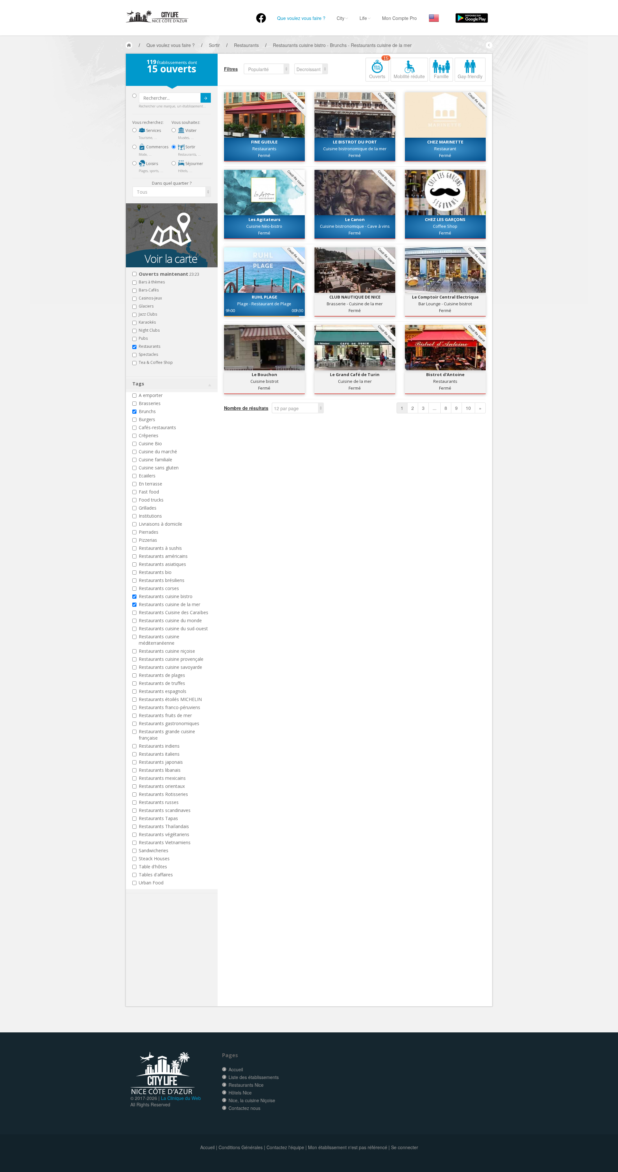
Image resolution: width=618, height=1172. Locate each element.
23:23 (169, 274)
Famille (441, 76)
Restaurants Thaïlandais (164, 826)
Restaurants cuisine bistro (165, 596)
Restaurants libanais (160, 770)
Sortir (189, 147)
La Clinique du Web (181, 1098)
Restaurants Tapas (158, 818)
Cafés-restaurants (157, 427)
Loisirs (151, 163)
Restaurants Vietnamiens (165, 842)
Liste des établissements (254, 1077)
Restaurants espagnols (162, 691)
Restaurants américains (163, 556)
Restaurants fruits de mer (165, 715)
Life (363, 18)
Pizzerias (148, 540)
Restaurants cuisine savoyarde (170, 667)
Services (153, 130)
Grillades (147, 508)
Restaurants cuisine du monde (170, 620)
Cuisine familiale (155, 460)
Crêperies (148, 435)
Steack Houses (154, 858)
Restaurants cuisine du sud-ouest (173, 628)
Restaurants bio (155, 572)
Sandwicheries (153, 850)
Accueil (236, 1069)
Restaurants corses (159, 588)
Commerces (156, 147)
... (434, 408)
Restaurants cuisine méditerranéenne (159, 639)
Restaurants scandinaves (165, 810)
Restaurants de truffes (162, 683)
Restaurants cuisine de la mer (169, 604)
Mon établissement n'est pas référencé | (349, 1147)
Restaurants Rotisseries (163, 794)
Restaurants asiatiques (162, 564)
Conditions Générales (241, 1147)
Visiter (190, 130)
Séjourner (193, 163)
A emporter (151, 395)
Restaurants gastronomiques (169, 723)
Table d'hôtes (153, 866)
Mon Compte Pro (399, 18)
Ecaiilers (147, 476)
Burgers (147, 419)
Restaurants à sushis (160, 548)
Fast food (149, 492)
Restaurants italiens (159, 754)
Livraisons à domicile (160, 524)
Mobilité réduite (409, 76)
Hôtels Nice (240, 1092)
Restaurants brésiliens (161, 580)
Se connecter (404, 1147)
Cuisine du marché (158, 451)
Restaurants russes (159, 802)
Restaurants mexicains (162, 778)
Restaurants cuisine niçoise (167, 651)
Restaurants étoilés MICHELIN (170, 699)
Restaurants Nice (246, 1085)
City (340, 18)
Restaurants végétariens (164, 834)
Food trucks (151, 500)
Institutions (150, 516)
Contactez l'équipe (285, 1147)
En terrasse (150, 484)
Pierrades (148, 532)
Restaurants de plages (162, 675)
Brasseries (150, 403)
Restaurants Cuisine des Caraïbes (173, 612)
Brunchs (147, 411)
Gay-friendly (470, 76)
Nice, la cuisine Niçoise (252, 1100)
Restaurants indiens (159, 746)
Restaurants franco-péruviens (169, 707)
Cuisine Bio (150, 443)
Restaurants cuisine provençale (171, 659)
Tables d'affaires (156, 875)
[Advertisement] (171, 959)
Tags (138, 384)
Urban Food (151, 883)
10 (468, 408)
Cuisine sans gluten (159, 468)
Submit (206, 98)
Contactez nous (244, 1108)
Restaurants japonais (161, 762)
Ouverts (379, 68)
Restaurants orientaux (162, 786)
